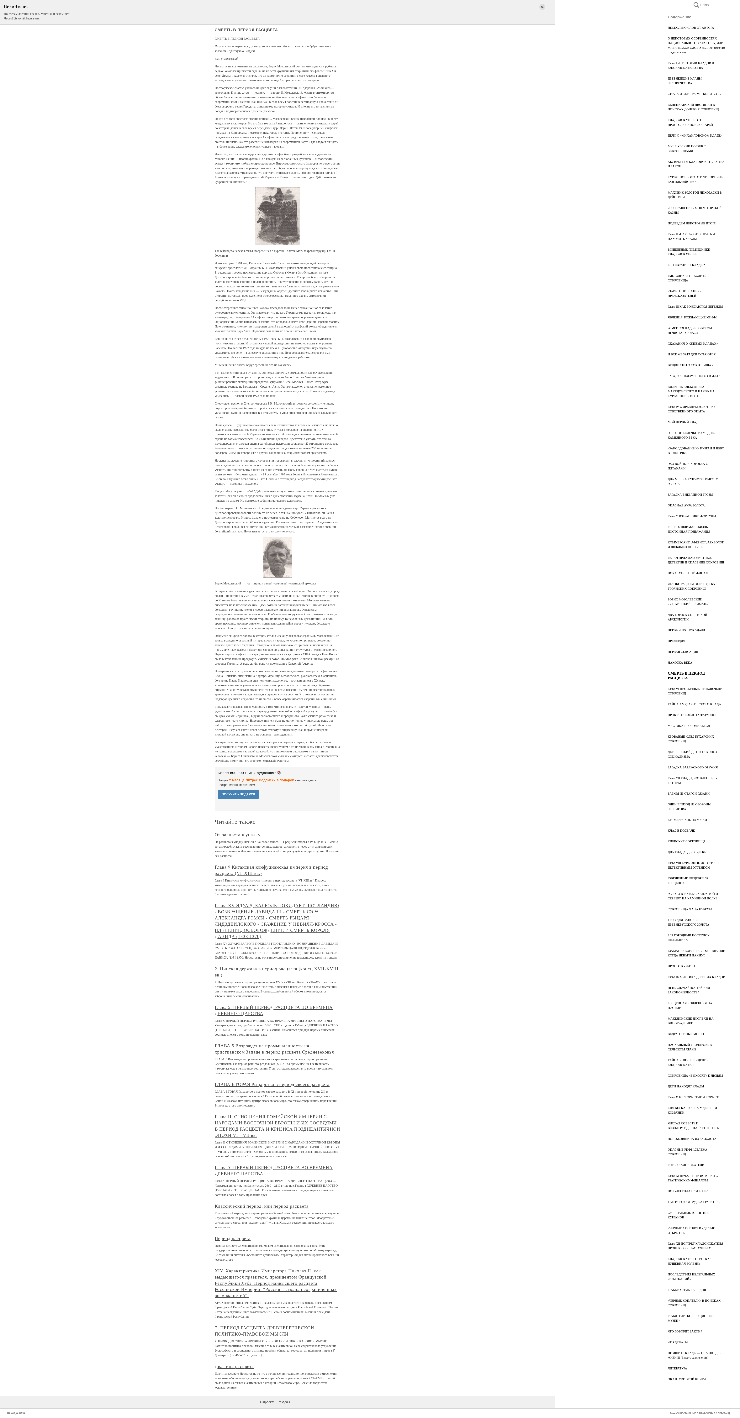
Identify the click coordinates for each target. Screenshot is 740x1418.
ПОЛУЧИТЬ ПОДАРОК (238, 794)
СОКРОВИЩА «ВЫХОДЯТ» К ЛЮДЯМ (695, 1075)
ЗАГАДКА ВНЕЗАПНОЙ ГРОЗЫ (690, 494)
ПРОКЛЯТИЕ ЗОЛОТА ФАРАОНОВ (692, 715)
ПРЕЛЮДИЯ (676, 641)
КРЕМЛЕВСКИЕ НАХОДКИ (687, 820)
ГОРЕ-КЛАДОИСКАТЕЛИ (686, 1165)
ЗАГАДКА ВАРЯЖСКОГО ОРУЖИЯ (693, 767)
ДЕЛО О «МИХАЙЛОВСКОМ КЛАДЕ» (695, 135)
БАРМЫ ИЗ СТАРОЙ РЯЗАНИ (689, 793)
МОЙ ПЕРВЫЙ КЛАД (683, 422)
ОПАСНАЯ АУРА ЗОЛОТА (686, 505)
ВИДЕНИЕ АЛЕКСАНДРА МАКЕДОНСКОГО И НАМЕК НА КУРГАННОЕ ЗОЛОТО (691, 391)
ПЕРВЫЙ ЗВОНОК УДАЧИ (686, 630)
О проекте (267, 1402)
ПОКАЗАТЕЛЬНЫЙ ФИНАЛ (688, 573)
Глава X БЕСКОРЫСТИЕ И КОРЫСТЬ (694, 1097)
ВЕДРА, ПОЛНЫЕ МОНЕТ (686, 1034)
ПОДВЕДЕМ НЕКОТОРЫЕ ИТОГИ (692, 223)
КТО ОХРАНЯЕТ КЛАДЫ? (686, 265)
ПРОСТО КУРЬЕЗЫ (681, 966)
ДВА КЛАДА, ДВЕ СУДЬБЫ (687, 852)
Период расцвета (233, 1238)
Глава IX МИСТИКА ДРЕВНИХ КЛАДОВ (696, 977)
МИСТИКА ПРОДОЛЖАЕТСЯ (689, 726)
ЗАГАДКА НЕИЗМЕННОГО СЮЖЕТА (694, 376)
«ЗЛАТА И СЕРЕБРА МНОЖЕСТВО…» (695, 94)
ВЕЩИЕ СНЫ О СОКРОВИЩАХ (691, 365)
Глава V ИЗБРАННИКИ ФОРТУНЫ (692, 516)
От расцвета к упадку (238, 834)
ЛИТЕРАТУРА (677, 1368)
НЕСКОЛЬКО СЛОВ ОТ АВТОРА (691, 27)
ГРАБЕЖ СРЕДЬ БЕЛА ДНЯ (687, 1290)
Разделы (284, 1402)
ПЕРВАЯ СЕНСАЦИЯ (683, 652)
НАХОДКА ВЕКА (680, 662)
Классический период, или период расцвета (262, 1206)
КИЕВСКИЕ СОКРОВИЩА (687, 841)
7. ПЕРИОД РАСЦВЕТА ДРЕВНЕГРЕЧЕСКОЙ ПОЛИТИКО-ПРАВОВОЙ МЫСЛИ (264, 1331)
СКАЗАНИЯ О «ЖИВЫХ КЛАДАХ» (693, 343)
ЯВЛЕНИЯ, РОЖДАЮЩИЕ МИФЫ (692, 317)
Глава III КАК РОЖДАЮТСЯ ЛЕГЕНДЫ (695, 306)
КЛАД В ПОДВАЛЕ (681, 830)
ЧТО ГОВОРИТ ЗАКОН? (685, 1331)
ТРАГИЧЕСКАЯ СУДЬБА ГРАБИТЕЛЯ (694, 1202)
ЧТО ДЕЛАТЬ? (678, 1342)
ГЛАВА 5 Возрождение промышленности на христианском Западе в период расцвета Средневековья (274, 1049)
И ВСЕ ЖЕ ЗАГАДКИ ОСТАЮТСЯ (692, 354)
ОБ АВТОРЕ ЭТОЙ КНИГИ (687, 1379)
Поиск (700, 5)
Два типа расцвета (234, 1366)
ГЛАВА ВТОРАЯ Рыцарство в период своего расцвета (272, 1084)
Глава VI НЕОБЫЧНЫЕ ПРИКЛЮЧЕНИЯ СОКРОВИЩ (700, 1413)
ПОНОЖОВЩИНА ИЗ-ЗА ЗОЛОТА (692, 1139)
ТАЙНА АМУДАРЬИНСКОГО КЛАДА (694, 704)
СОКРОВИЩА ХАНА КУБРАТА (690, 909)
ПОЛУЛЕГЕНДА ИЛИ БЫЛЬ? (688, 1191)
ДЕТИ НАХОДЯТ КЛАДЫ (686, 1086)
